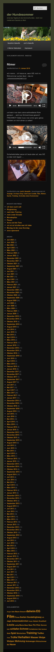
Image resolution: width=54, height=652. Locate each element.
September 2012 (13, 535)
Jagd (9, 621)
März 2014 (11, 487)
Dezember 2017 (13, 371)
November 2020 (13, 292)
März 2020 (11, 308)
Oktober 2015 (12, 437)
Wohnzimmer (41, 641)
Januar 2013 (11, 524)
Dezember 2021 (13, 258)
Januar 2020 (11, 313)
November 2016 (13, 403)
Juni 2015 (10, 448)
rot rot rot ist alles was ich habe (19, 225)
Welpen (10, 641)
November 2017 (13, 374)
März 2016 (11, 424)
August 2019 (11, 327)
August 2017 (11, 382)
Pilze (38, 625)
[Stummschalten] (40, 105)
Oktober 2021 (12, 263)
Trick (8, 638)
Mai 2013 (10, 514)
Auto (13, 612)
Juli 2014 (10, 477)
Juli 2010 (10, 601)
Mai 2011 (10, 574)
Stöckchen (21, 633)
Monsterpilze (12, 217)
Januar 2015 (11, 461)
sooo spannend (13, 230)
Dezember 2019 (13, 316)
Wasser (34, 637)
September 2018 (13, 355)
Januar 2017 (11, 398)
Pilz (34, 625)
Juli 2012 (10, 540)
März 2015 (11, 456)
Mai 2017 (10, 387)
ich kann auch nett (14, 207)
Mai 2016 (10, 419)
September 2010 (13, 595)
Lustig (16, 625)
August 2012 (11, 537)
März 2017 (11, 392)
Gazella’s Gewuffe (14, 43)
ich (43, 617)
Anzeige (10, 193)
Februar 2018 (12, 366)
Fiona (17, 617)
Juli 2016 (10, 413)
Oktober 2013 (12, 500)
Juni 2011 (10, 572)
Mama (21, 625)
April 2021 (11, 279)
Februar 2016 (12, 427)
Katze (31, 621)
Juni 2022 (10, 242)
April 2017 (11, 390)
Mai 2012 (10, 545)
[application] (27, 95)
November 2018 (13, 350)
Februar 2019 (12, 342)
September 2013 (13, 503)
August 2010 (11, 598)
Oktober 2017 (12, 377)
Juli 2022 (10, 240)
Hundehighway (34, 616)
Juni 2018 (10, 358)
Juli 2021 (10, 271)
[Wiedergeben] (10, 105)
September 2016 (13, 408)
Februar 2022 (12, 253)
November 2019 (13, 319)
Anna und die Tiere (14, 222)
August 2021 (11, 268)
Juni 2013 (10, 511)
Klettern (35, 621)
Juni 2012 (10, 543)
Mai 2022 (10, 245)
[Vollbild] (44, 105)
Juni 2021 (10, 274)
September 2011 (13, 564)
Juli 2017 (10, 385)
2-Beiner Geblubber (14, 48)
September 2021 (13, 266)
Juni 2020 (10, 305)
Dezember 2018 (13, 348)
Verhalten (24, 637)
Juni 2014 (10, 479)
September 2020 (13, 297)
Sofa (8, 633)
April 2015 (11, 453)
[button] (27, 95)
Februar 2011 (12, 582)
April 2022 (11, 247)
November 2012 (13, 529)
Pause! (9, 220)
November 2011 (13, 559)
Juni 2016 (10, 416)
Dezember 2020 (13, 290)
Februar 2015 (12, 458)
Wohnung (20, 641)
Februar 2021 (12, 284)
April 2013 (11, 516)
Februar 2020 (12, 311)
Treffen (40, 633)
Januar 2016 (11, 429)
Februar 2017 (12, 395)
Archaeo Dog (18, 193)
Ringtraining (12, 209)
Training (15, 196)
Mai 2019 (10, 334)
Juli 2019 (10, 329)
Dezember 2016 (13, 400)
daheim (31, 611)
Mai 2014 (10, 482)
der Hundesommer (20, 14)
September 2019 (13, 324)
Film (38, 193)
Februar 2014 (12, 490)
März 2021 (11, 282)
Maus (26, 625)
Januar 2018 (11, 369)
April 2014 (11, 485)
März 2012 (11, 551)
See (39, 629)
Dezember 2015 (13, 432)
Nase (30, 625)
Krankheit (42, 621)
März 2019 (11, 340)
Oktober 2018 (12, 353)
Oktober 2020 (12, 295)
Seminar (44, 629)
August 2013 (11, 506)
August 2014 (11, 474)
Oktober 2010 (12, 593)
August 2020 (11, 300)
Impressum (28, 48)
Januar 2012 (11, 556)
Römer (11, 64)
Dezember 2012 (13, 527)
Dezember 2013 (13, 495)
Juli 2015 (10, 445)
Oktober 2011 (12, 561)
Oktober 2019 (12, 321)
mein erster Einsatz (14, 214)
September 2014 (13, 472)
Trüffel (14, 637)
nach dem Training (14, 212)
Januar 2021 (11, 287)
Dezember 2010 (13, 587)
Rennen (44, 625)
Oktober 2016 (12, 406)
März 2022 (11, 250)
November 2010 (13, 590)
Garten (23, 617)
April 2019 (11, 337)
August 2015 (11, 442)
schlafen (14, 628)
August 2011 (11, 566)
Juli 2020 (10, 303)
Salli (8, 629)
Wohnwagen (30, 641)
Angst (9, 612)
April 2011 (11, 577)
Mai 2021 (10, 276)
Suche (9, 196)
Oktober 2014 (12, 469)
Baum (17, 611)
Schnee (24, 628)
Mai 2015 (10, 450)
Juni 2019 (10, 332)
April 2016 (11, 421)
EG (38, 611)
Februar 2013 (12, 522)
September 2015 (13, 440)
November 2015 (13, 435)
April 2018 (11, 361)
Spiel (13, 633)
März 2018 (11, 363)
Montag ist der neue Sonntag (18, 228)
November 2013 (13, 498)
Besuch (23, 612)
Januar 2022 (11, 255)
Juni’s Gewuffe (29, 43)
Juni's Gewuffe (25, 191)
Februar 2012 (12, 553)
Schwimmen (33, 629)
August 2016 (11, 411)
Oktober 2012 (12, 532)
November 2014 (13, 466)
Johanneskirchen (20, 620)
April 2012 (11, 548)
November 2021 (13, 261)
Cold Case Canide (30, 193)
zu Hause (11, 644)
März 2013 (11, 519)
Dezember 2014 (13, 464)
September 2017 (13, 379)
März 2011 (11, 580)
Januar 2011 (11, 585)
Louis (10, 624)
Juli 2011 (10, 569)
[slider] (25, 105)
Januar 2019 (11, 345)
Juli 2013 (10, 508)
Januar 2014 (11, 493)
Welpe (42, 637)
